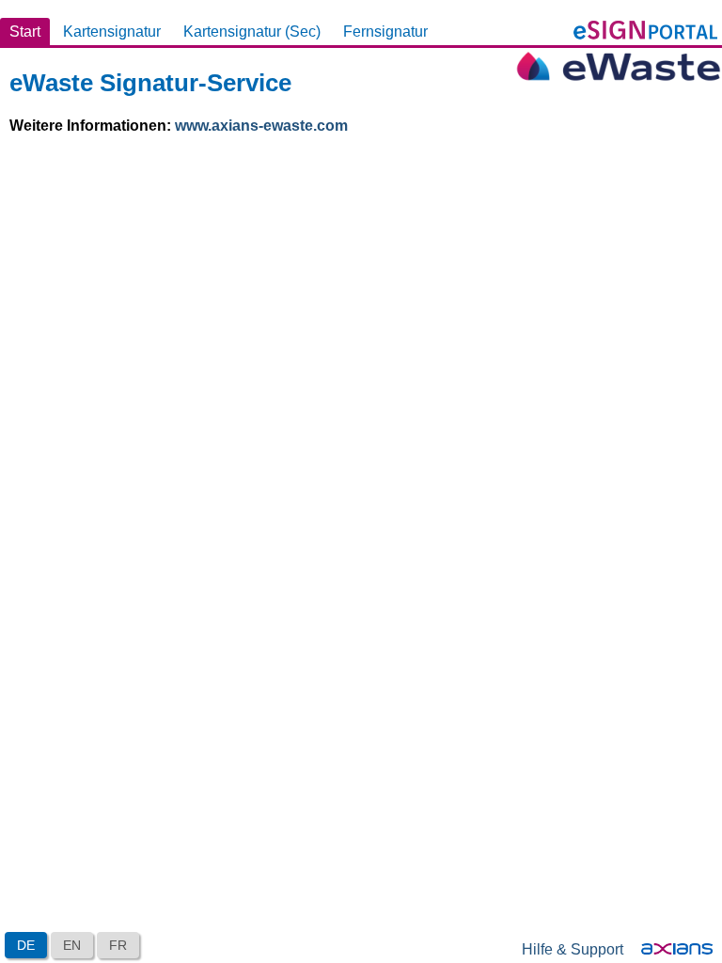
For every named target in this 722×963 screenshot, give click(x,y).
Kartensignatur (112, 31)
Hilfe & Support (572, 949)
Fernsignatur (385, 31)
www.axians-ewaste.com (261, 126)
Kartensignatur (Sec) (252, 31)
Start (24, 31)
